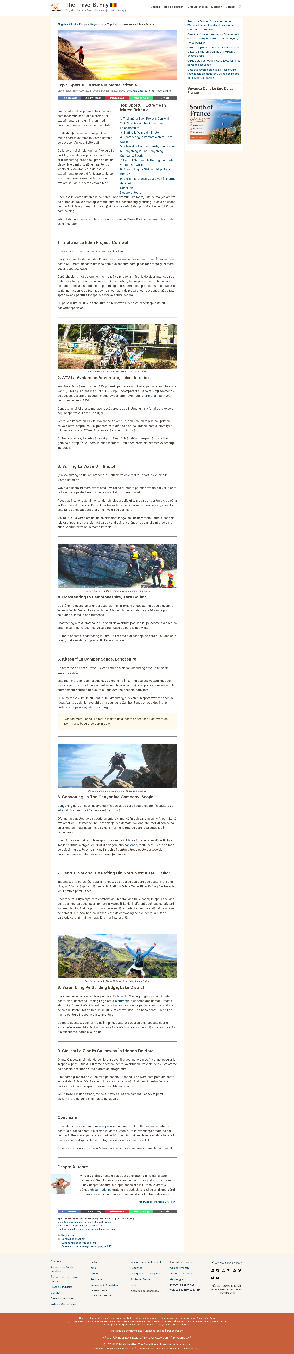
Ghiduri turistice (198, 6)
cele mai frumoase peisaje (97, 1126)
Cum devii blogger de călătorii (78, 1242)
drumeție (124, 1001)
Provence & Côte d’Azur (105, 1285)
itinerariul (150, 395)
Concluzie (127, 188)
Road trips (136, 1267)
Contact (230, 6)
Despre (155, 6)
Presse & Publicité (61, 1286)
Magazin (216, 6)
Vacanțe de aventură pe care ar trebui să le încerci (85, 1222)
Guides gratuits (179, 1279)
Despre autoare (130, 192)
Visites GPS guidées (182, 1273)
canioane (131, 845)
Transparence (175, 1330)
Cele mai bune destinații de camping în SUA (86, 1246)
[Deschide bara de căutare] (240, 7)
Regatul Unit (97, 24)
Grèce (94, 1273)
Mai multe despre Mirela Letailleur (157, 1201)
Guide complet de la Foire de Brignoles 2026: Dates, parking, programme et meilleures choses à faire (213, 51)
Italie (93, 1267)
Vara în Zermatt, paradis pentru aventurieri (80, 1225)
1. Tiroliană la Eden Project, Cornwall (144, 118)
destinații (150, 1126)
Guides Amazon (179, 1267)
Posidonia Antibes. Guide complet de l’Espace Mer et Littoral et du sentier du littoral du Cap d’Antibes (210, 25)
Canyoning (65, 806)
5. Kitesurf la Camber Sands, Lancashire (147, 146)
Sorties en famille (140, 1279)
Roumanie (96, 1279)
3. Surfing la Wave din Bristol (139, 132)
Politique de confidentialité (126, 1330)
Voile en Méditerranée (63, 1304)
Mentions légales (154, 1330)
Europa (83, 24)
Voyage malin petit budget (145, 1262)
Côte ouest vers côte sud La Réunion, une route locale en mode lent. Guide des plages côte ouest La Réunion (213, 73)
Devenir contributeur (63, 1298)
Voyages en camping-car (145, 1273)
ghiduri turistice (100, 1189)
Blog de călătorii (173, 6)
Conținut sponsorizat (73, 1238)
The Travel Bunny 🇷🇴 (91, 5)
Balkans (95, 1262)
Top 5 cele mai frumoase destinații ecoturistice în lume (87, 1229)
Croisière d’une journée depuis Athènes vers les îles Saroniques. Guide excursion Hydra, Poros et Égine (213, 38)
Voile (133, 1285)
